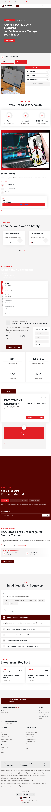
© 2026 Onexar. (23, 800)
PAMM (2, 730)
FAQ (27, 748)
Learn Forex (29, 746)
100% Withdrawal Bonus (6, 739)
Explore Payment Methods (9, 507)
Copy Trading (4, 734)
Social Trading (7, 600)
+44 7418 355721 (9, 276)
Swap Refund (32, 600)
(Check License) (21, 545)
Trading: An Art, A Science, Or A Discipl (38, 677)
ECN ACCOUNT (31, 72)
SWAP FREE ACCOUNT (33, 79)
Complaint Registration (10, 764)
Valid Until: (3, 710)
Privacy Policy (25, 802)
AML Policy (45, 764)
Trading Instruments (31, 739)
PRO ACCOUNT (31, 75)
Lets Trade (39, 344)
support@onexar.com (16, 1)
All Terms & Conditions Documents (28, 764)
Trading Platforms (30, 741)
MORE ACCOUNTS (37, 84)
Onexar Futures (24, 251)
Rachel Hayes (7, 671)
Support (44, 5)
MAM (2, 732)
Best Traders (10, 211)
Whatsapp (13, 603)
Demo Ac (41, 600)
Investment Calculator (31, 737)
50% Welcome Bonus (38, 234)
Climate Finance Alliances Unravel (11, 677)
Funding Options (30, 734)
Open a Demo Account (32, 732)
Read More (9, 243)
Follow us (3, 750)
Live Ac (6, 603)
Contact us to (4, 747)
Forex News (29, 743)
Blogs (2, 752)
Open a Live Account (31, 730)
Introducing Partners (12, 234)
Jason (31, 671)
